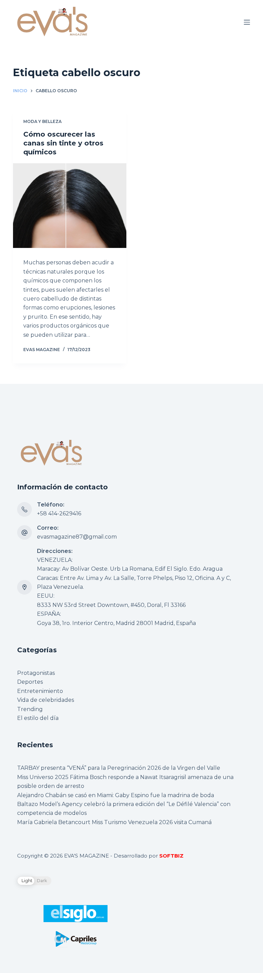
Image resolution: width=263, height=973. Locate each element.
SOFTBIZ (171, 855)
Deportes (30, 682)
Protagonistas (36, 673)
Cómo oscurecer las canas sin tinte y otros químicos (63, 143)
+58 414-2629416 (59, 513)
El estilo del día (38, 718)
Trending (30, 709)
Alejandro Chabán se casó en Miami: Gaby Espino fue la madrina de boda (115, 795)
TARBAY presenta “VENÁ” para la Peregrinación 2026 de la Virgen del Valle (118, 768)
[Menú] (247, 22)
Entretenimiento (40, 691)
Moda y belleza (42, 121)
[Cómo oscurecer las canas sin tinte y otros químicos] (69, 205)
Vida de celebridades (45, 700)
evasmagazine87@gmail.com (77, 536)
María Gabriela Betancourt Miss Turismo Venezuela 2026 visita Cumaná (114, 822)
